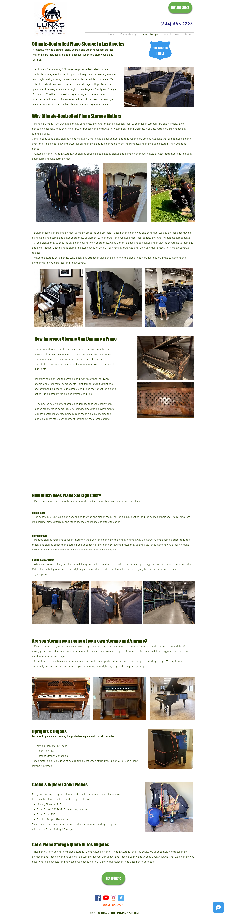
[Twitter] (121, 898)
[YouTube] (106, 898)
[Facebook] (98, 898)
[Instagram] (113, 898)
